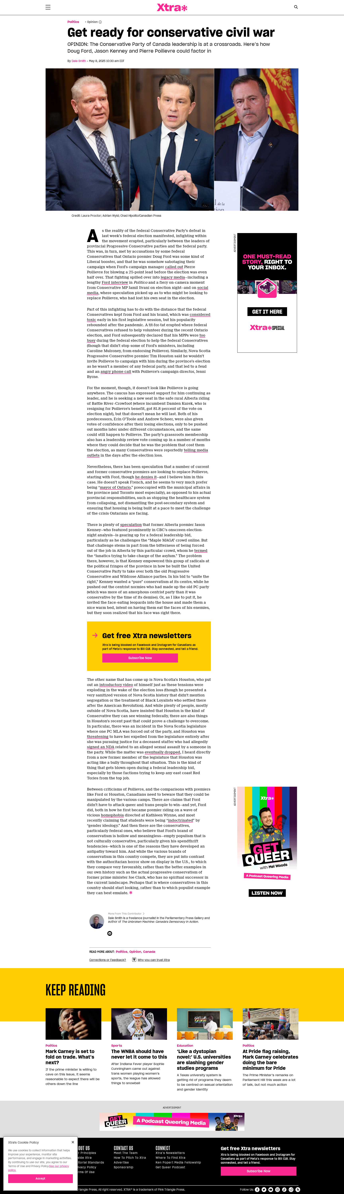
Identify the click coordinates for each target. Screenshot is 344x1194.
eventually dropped (162, 752)
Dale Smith (79, 61)
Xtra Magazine (172, 7)
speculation (131, 525)
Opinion (135, 952)
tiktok (284, 1189)
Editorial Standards (89, 1162)
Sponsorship (123, 1167)
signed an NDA (100, 747)
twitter (264, 1189)
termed (200, 550)
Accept (40, 1178)
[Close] (72, 1142)
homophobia (112, 815)
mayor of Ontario (115, 487)
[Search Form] (295, 8)
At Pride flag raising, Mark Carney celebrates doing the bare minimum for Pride (270, 1060)
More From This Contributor (125, 913)
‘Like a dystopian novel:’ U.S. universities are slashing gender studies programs (204, 1060)
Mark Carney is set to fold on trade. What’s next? (70, 1057)
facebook (257, 1189)
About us (82, 1148)
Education (185, 1045)
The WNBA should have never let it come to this (139, 1054)
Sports (116, 1045)
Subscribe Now (140, 658)
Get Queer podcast (170, 1167)
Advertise (121, 1162)
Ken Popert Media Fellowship (178, 1162)
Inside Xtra (83, 1158)
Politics (73, 22)
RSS (297, 1189)
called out (174, 267)
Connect (163, 1148)
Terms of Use (84, 1172)
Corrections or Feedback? (107, 960)
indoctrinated (180, 820)
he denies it (145, 477)
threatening (97, 736)
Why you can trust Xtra (154, 960)
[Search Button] (295, 7)
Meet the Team (126, 1153)
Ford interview (115, 282)
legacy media (173, 277)
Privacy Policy (85, 1167)
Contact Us (123, 1148)
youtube (270, 1189)
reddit (291, 1189)
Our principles (85, 1153)
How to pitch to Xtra (130, 1158)
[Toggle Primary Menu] (48, 8)
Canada (149, 952)
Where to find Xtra (171, 1158)
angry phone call (116, 371)
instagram (277, 1189)
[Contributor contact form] (110, 933)
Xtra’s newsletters (170, 1153)
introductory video (116, 685)
